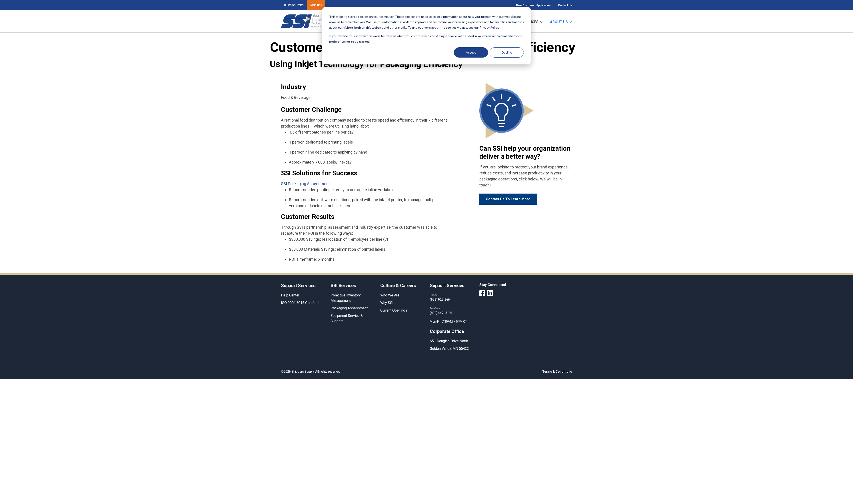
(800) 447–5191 (441, 313)
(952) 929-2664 (441, 299)
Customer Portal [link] (294, 5)
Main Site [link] (316, 5)
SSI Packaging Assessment (305, 183)
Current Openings (393, 310)
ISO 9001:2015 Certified (300, 303)
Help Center (290, 295)
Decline (507, 52)
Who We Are (389, 295)
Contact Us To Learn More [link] (508, 199)
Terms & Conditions (557, 371)
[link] (303, 21)
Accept (471, 52)
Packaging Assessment (349, 308)
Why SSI (386, 303)
